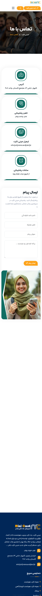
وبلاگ (37, 591)
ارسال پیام (31, 263)
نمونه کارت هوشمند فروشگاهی (27, 586)
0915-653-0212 (29, 550)
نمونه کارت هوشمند (31, 582)
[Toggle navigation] (13, 8)
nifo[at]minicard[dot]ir (21, 145)
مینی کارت (25, 34)
